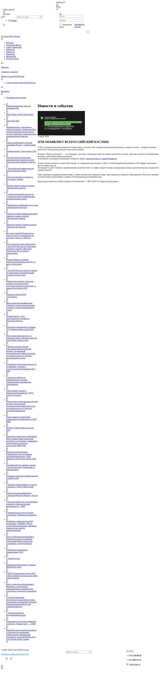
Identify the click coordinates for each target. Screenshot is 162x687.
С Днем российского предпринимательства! (16, 614)
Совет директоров (14, 47)
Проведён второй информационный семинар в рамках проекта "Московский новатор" (21, 216)
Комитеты (10, 49)
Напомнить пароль (79, 25)
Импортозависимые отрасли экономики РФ (18, 107)
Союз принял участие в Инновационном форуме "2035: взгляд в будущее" (20, 393)
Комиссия (10, 52)
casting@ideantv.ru (109, 159)
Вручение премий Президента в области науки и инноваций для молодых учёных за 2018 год (20, 235)
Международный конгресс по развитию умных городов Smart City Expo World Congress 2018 (21, 338)
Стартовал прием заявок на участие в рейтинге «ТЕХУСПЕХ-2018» (21, 486)
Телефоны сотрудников (16, 98)
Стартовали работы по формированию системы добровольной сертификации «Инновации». (18, 380)
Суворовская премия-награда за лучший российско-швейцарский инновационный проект (20, 196)
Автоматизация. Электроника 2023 (21, 151)
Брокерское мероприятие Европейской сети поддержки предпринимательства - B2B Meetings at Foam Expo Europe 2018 (21, 455)
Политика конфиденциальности (15, 654)
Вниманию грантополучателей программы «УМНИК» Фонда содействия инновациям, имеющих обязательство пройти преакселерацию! (21, 525)
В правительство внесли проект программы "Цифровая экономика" (21, 514)
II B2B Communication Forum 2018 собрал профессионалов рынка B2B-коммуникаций (22, 575)
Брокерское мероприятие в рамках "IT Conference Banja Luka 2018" (21, 328)
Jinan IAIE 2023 (12, 121)
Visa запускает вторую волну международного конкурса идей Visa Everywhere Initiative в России (21, 160)
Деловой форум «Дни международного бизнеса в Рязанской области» (17, 318)
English (14, 20)
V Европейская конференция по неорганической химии (20, 169)
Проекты (5, 67)
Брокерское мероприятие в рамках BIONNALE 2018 (21, 566)
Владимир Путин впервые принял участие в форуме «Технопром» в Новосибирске (21, 467)
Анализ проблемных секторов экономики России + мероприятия (21, 144)
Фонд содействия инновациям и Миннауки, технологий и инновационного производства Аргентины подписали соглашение (21, 587)
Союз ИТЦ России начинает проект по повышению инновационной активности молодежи (21, 272)
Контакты (5, 91)
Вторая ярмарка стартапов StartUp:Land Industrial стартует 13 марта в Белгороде (20, 262)
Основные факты (13, 45)
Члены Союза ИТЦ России (12, 76)
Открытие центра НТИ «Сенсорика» (16, 295)
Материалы (11, 56)
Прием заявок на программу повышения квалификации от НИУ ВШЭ (21, 419)
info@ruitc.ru (134, 664)
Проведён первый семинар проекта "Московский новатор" (21, 226)
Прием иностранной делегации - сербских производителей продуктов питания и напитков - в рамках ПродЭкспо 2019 (21, 284)
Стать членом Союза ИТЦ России (20, 83)
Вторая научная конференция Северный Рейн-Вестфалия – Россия (22, 494)
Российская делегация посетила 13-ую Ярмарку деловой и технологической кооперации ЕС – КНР (21, 367)
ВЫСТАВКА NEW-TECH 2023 (19, 115)
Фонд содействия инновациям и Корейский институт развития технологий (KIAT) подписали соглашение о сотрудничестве (20, 540)
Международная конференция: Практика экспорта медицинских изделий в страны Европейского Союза (20, 306)
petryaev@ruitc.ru (93, 159)
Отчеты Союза (12, 59)
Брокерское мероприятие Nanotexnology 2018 (17, 551)
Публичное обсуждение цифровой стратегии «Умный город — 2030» (21, 622)
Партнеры (10, 54)
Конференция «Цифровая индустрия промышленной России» (22, 206)
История (9, 43)
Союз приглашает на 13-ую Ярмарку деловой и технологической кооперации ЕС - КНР (22, 504)
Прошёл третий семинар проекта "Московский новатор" (20, 187)
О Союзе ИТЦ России (10, 36)
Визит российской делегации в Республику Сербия (19, 178)
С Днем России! (13, 558)
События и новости (9, 72)
